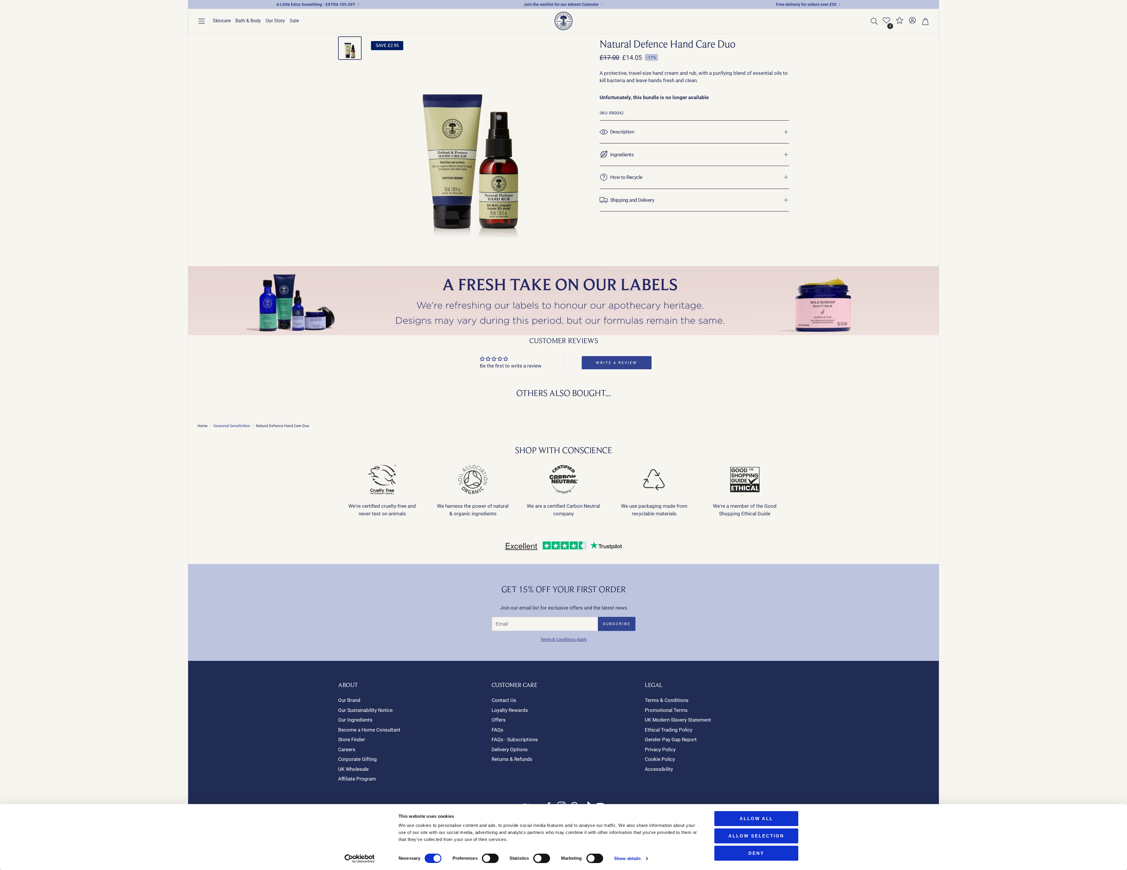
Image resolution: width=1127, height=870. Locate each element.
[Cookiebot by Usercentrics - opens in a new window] (359, 858)
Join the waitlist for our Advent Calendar (561, 4)
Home (202, 426)
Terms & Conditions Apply (563, 639)
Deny (756, 853)
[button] (202, 21)
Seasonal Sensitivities (231, 426)
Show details (627, 858)
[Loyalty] (899, 23)
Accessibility (659, 769)
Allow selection (756, 835)
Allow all (756, 818)
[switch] (490, 858)
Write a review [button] (616, 362)
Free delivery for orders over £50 (806, 4)
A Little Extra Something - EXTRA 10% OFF (315, 4)
